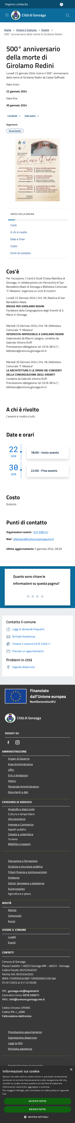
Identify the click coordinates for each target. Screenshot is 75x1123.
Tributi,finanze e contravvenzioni (27, 872)
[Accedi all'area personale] (61, 4)
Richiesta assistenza (20, 1049)
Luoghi (12, 937)
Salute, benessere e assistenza (26, 883)
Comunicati (14, 916)
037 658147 (40, 532)
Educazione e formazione (23, 861)
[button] (37, 1117)
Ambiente (14, 878)
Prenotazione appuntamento (25, 1032)
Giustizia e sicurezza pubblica (25, 866)
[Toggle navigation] (7, 15)
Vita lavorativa (16, 819)
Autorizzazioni (16, 889)
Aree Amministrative (20, 764)
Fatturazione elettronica (16, 1016)
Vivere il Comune (26, 30)
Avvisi (11, 921)
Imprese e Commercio (20, 824)
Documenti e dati (18, 792)
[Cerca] (68, 15)
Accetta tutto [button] (37, 1101)
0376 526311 (31, 995)
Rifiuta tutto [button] (37, 1109)
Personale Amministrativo (23, 786)
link (4, 1093)
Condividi (13, 116)
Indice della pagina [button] (22, 214)
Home (7, 30)
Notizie (12, 910)
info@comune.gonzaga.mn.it (27, 999)
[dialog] (37, 1094)
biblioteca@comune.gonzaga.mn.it (33, 539)
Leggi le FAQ (15, 1043)
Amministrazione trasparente (25, 1066)
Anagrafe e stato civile (21, 809)
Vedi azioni (30, 116)
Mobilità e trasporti (19, 844)
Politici (12, 781)
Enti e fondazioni (18, 775)
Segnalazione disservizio (22, 1038)
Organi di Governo (18, 759)
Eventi (45, 30)
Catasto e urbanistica (20, 834)
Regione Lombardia (16, 4)
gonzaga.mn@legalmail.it (23, 991)
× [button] (71, 1069)
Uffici (11, 770)
